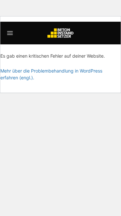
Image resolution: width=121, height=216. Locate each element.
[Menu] (9, 33)
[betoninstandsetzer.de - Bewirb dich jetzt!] (61, 33)
